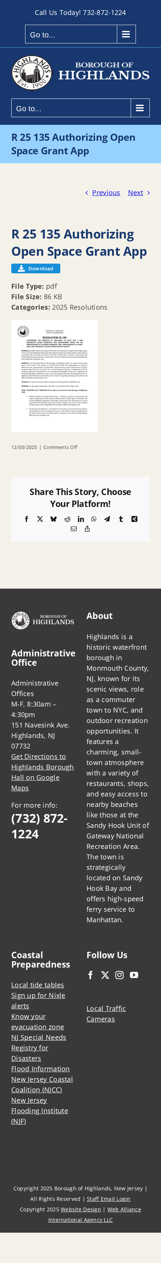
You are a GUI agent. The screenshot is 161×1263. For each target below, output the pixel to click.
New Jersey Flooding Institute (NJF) (39, 1111)
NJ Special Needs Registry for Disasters (38, 1048)
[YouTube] (134, 975)
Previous (106, 192)
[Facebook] (90, 975)
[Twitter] (105, 975)
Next (135, 192)
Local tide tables (37, 984)
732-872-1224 (104, 12)
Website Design (81, 1209)
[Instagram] (119, 975)
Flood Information (40, 1068)
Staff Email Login (109, 1198)
